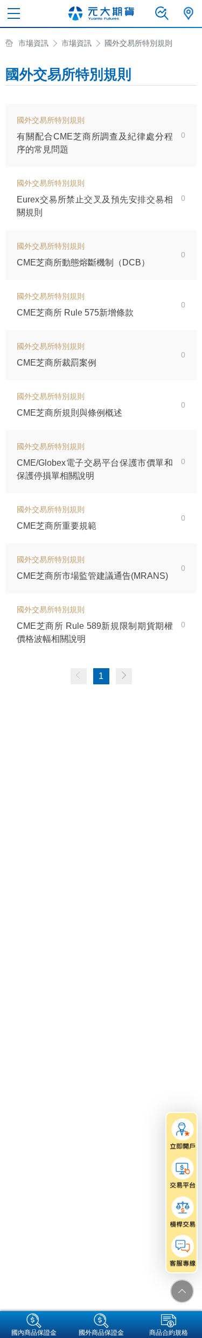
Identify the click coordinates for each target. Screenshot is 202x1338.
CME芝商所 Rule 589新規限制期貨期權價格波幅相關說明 (95, 632)
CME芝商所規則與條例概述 (69, 412)
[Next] (124, 676)
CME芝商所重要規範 (56, 525)
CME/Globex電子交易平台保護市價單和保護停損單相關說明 (95, 469)
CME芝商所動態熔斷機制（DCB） (83, 262)
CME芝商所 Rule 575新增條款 (75, 312)
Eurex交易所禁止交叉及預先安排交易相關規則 (95, 206)
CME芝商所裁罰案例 (56, 362)
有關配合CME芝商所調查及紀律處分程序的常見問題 (95, 143)
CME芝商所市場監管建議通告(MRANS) (92, 575)
